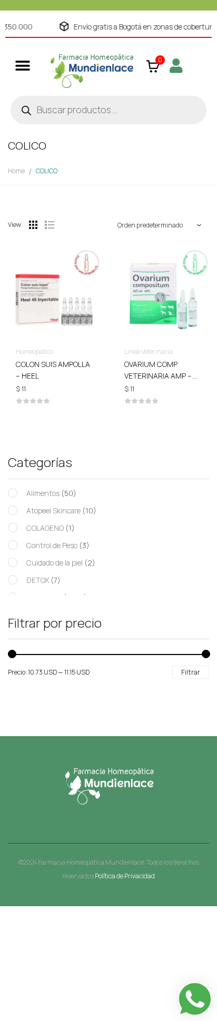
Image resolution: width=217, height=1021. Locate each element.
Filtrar (190, 672)
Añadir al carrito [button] (54, 366)
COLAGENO (45, 528)
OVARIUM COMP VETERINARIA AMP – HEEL (158, 375)
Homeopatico (34, 351)
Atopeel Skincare (53, 510)
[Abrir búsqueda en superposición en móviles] (108, 110)
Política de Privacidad (125, 875)
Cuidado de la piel (54, 563)
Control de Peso (51, 545)
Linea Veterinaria (148, 351)
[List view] (49, 225)
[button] (22, 65)
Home (16, 170)
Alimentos (43, 493)
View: (15, 224)
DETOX (37, 580)
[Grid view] (33, 225)
